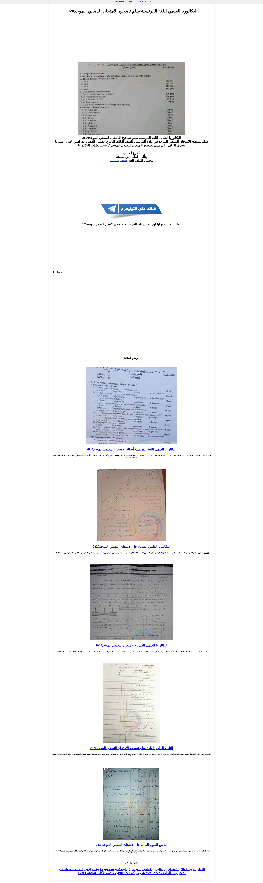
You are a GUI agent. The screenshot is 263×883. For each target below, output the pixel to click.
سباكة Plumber (128, 873)
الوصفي (121, 869)
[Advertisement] (131, 40)
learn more (141, 2)
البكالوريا (159, 869)
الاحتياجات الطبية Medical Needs (163, 873)
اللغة (201, 869)
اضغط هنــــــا (119, 160)
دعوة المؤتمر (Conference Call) (81, 869)
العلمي (147, 869)
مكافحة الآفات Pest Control (97, 873)
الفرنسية (135, 869)
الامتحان (173, 869)
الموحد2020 (188, 869)
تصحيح (109, 869)
